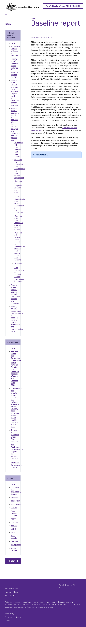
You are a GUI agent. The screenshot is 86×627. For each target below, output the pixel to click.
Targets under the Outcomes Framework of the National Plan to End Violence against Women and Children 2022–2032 (16, 368)
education (15, 501)
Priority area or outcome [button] (11, 35)
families (14, 507)
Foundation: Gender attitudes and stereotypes (16, 51)
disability (14, 497)
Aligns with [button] (13, 342)
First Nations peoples (14, 513)
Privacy (7, 621)
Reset (12, 561)
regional (14, 541)
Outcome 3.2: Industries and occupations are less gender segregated (19, 168)
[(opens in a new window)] (59, 587)
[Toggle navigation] (6, 14)
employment (16, 504)
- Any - (14, 43)
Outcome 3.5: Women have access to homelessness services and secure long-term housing (20, 246)
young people (14, 549)
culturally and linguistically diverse (16, 490)
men (13, 532)
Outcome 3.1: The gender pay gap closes (18, 149)
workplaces (16, 545)
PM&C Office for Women (69, 585)
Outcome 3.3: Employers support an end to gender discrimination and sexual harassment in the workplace (20, 197)
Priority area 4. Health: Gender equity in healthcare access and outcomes (15, 294)
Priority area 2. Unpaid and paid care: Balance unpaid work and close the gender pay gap (15, 92)
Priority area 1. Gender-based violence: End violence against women (14, 68)
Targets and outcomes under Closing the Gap (15, 436)
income (14, 525)
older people (14, 537)
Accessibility (9, 614)
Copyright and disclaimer (14, 617)
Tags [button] (11, 478)
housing (14, 522)
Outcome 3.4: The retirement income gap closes (18, 223)
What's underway (11, 588)
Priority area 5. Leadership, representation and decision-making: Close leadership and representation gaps (17, 318)
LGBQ (13, 529)
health (13, 519)
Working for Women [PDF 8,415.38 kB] (64, 6)
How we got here (11, 592)
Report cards (9, 595)
